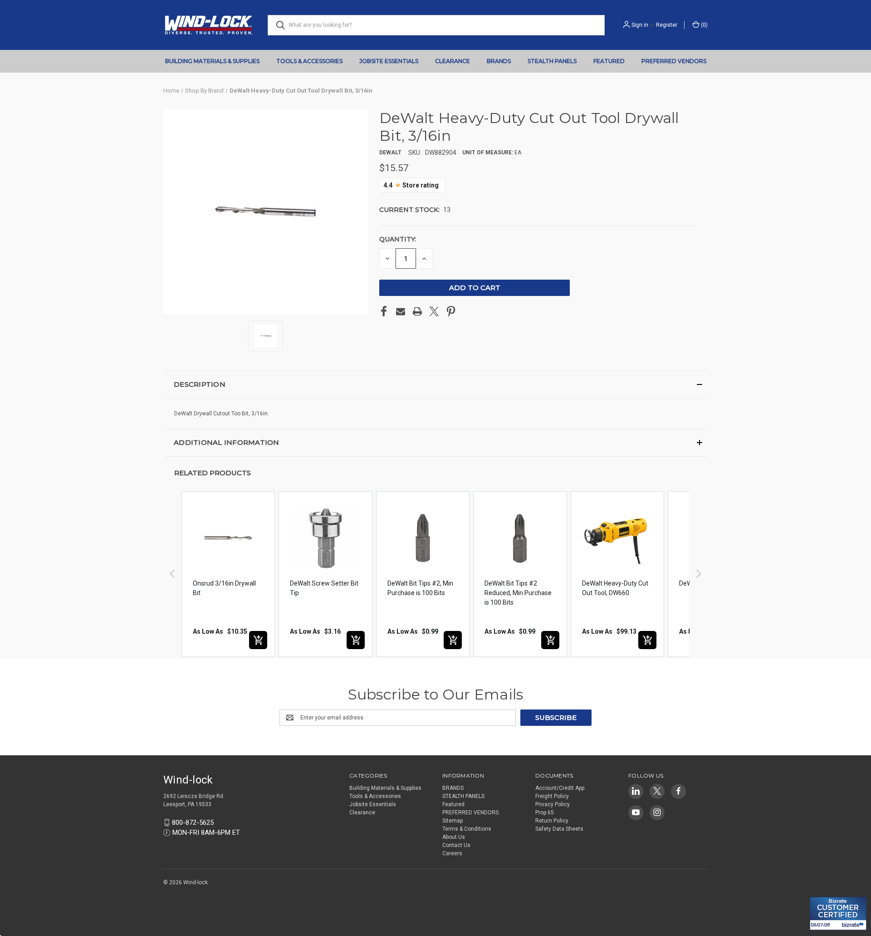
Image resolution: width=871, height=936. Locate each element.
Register (666, 25)
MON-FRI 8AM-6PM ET (206, 832)
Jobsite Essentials (388, 61)
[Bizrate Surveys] (822, 892)
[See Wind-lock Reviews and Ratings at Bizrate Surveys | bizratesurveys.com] (838, 913)
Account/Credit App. (560, 788)
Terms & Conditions (466, 829)
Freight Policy (552, 796)
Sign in (639, 25)
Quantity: (397, 239)
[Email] (400, 311)
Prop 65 (544, 812)
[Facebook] (383, 311)
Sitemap (452, 821)
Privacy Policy (552, 804)
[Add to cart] (258, 640)
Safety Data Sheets (559, 829)
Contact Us (456, 845)
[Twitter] (434, 311)
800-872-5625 (193, 822)
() (704, 25)
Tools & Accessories (309, 61)
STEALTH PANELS (552, 61)
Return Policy (551, 821)
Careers (452, 853)
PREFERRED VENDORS (673, 61)
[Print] (417, 311)
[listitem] (228, 574)
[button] (435, 384)
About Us (453, 837)
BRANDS (499, 61)
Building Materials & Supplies (212, 61)
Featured (609, 61)
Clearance (452, 61)
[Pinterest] (450, 311)
